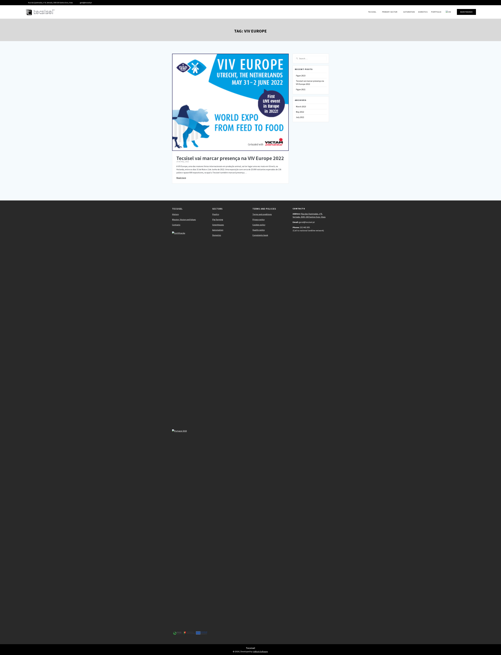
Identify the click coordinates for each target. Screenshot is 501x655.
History (175, 214)
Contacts (176, 224)
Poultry (215, 214)
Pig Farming (217, 219)
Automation (409, 12)
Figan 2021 (300, 89)
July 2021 (300, 117)
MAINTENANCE (466, 12)
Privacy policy (258, 219)
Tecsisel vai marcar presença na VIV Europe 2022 (230, 158)
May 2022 (300, 112)
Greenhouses (218, 224)
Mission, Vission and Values (184, 219)
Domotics (423, 12)
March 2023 (301, 106)
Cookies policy (258, 224)
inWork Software (260, 651)
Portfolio (436, 12)
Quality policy (258, 230)
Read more (181, 177)
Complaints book (260, 235)
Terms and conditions (262, 214)
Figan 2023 (300, 75)
